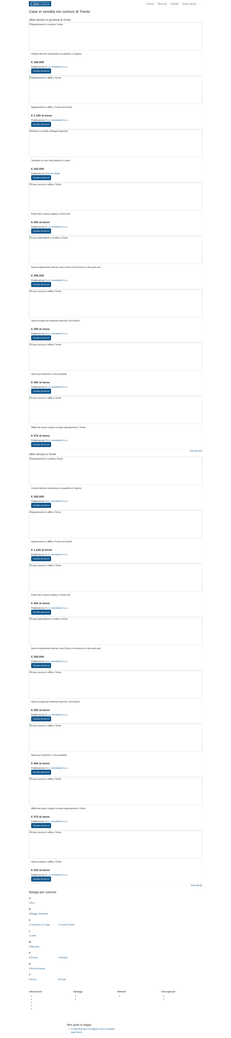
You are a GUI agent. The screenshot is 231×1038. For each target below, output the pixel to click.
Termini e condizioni (42, 1005)
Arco (32, 903)
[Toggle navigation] (200, 3)
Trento (62, 979)
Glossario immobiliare (43, 1002)
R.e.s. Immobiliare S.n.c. (56, 67)
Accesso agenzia (173, 996)
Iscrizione (170, 999)
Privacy (36, 1009)
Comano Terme (67, 925)
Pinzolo (34, 957)
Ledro (33, 936)
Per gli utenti (83, 996)
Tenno (33, 979)
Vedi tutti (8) (196, 885)
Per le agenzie (84, 999)
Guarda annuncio (41, 71)
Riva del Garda (37, 968)
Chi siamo (38, 996)
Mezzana (34, 946)
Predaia (63, 957)
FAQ (35, 999)
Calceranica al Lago (40, 925)
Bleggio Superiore (39, 914)
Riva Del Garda (52, 173)
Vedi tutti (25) (196, 451)
